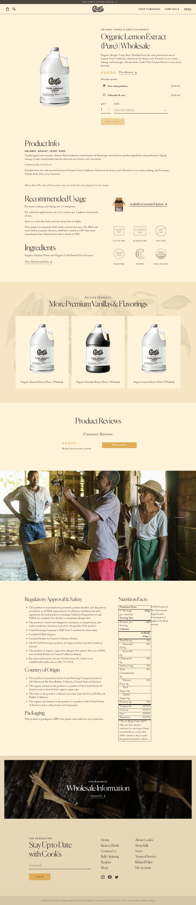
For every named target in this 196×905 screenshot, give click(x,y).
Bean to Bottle (110, 845)
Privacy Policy (114, 900)
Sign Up (40, 877)
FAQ (124, 900)
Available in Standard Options (147, 204)
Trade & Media (133, 900)
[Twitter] (116, 877)
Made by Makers (148, 900)
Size (117, 104)
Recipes (106, 862)
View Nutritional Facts (37, 262)
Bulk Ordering (110, 856)
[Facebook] (109, 877)
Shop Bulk (172, 9)
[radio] (105, 86)
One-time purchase (118, 86)
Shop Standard (149, 9)
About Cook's (144, 840)
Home (105, 840)
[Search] (14, 9)
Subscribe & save (117, 96)
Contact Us (108, 851)
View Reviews (126, 73)
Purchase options (109, 80)
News (138, 851)
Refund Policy (144, 862)
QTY (103, 104)
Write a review (119, 445)
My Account (143, 868)
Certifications (100, 900)
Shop (104, 868)
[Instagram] (102, 877)
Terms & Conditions (85, 900)
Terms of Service (145, 856)
